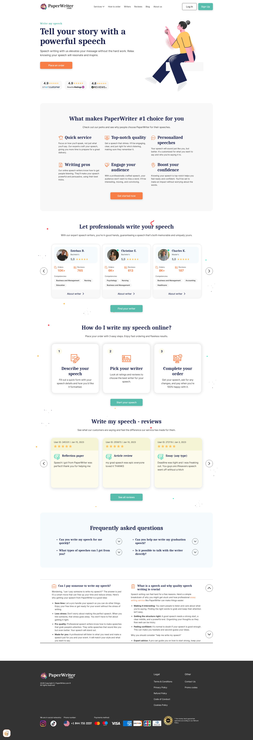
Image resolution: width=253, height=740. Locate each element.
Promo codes (191, 687)
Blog (148, 6)
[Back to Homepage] (56, 6)
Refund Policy (160, 693)
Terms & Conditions (163, 681)
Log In (189, 6)
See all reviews (126, 497)
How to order (114, 6)
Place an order (56, 65)
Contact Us (190, 681)
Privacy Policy (160, 687)
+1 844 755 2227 (81, 723)
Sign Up (205, 6)
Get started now (126, 195)
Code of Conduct (162, 699)
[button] (99, 6)
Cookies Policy (161, 705)
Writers (127, 6)
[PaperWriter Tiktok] (53, 723)
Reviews (138, 6)
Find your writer (126, 308)
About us (157, 6)
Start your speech (127, 402)
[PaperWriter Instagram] (43, 723)
